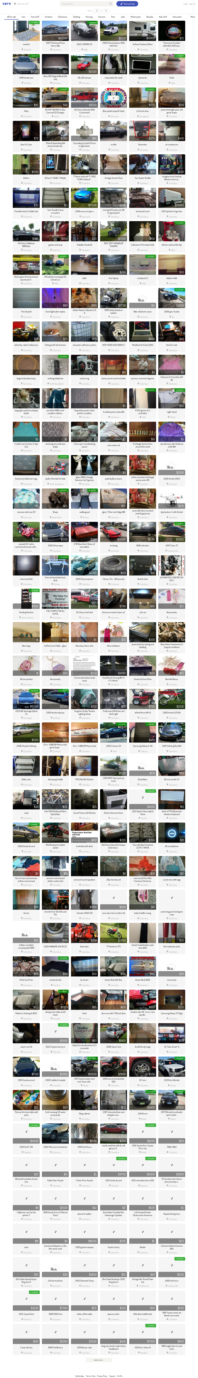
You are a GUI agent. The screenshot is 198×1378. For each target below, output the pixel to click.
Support (112, 1376)
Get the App (79, 1376)
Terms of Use (90, 1376)
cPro (121, 1376)
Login (185, 3)
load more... (99, 1360)
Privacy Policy (102, 1376)
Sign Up (192, 3)
